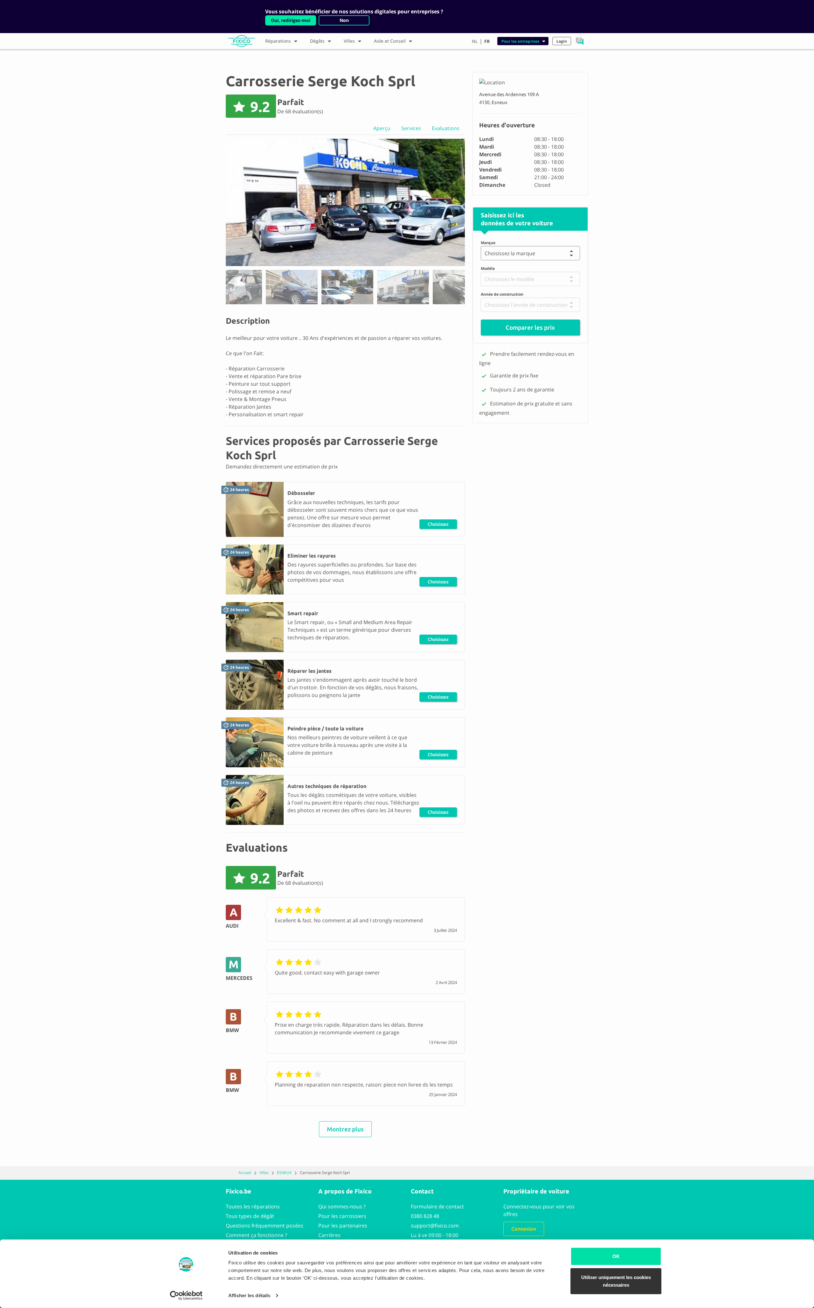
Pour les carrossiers (342, 1216)
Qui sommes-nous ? (342, 1206)
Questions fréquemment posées (264, 1225)
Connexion (523, 1229)
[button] (579, 41)
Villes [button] (349, 41)
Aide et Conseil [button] (390, 41)
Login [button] (561, 41)
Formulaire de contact (437, 1206)
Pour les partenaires (342, 1225)
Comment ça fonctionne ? (256, 1235)
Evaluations (445, 128)
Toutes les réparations (253, 1206)
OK (616, 1256)
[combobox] (486, 253)
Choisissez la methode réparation (438, 525)
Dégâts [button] (317, 41)
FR (487, 41)
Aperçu (381, 128)
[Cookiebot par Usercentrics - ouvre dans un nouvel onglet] (186, 1295)
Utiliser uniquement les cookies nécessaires (616, 1280)
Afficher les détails (249, 1295)
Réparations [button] (278, 41)
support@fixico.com (435, 1225)
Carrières (329, 1235)
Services (411, 128)
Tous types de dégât (250, 1216)
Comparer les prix (530, 327)
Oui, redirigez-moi (290, 20)
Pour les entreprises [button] (520, 41)
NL (475, 41)
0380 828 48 (425, 1216)
